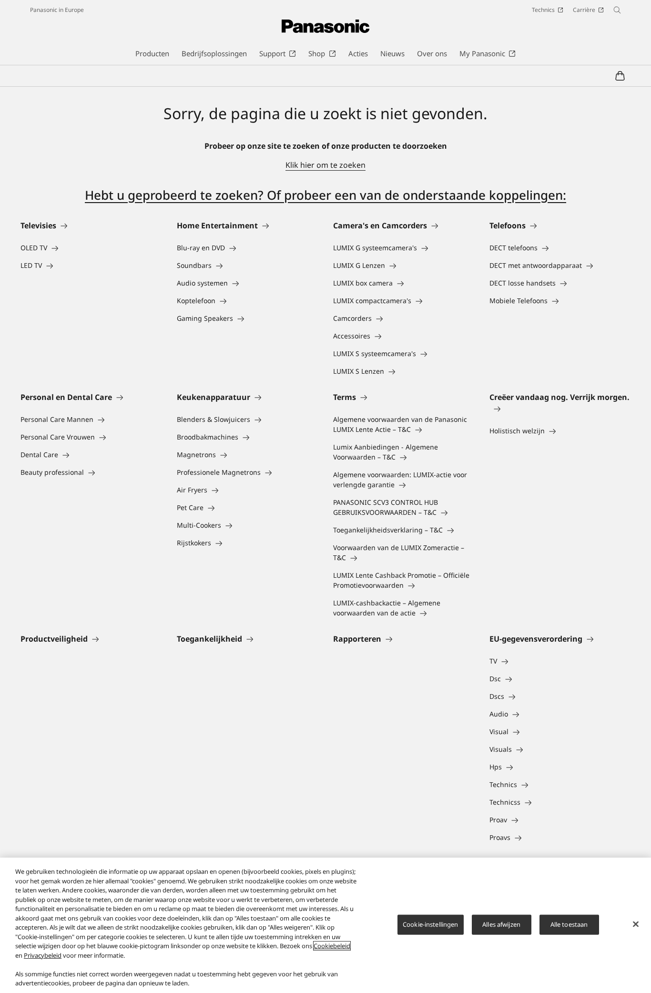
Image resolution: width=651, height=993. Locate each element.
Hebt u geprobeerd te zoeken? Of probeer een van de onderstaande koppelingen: (325, 195)
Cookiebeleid (332, 946)
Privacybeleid (42, 955)
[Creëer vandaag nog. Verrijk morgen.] (560, 408)
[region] (325, 925)
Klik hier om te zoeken (325, 165)
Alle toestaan (569, 924)
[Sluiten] (635, 924)
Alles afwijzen (501, 924)
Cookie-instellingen (430, 924)
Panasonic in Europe (57, 10)
